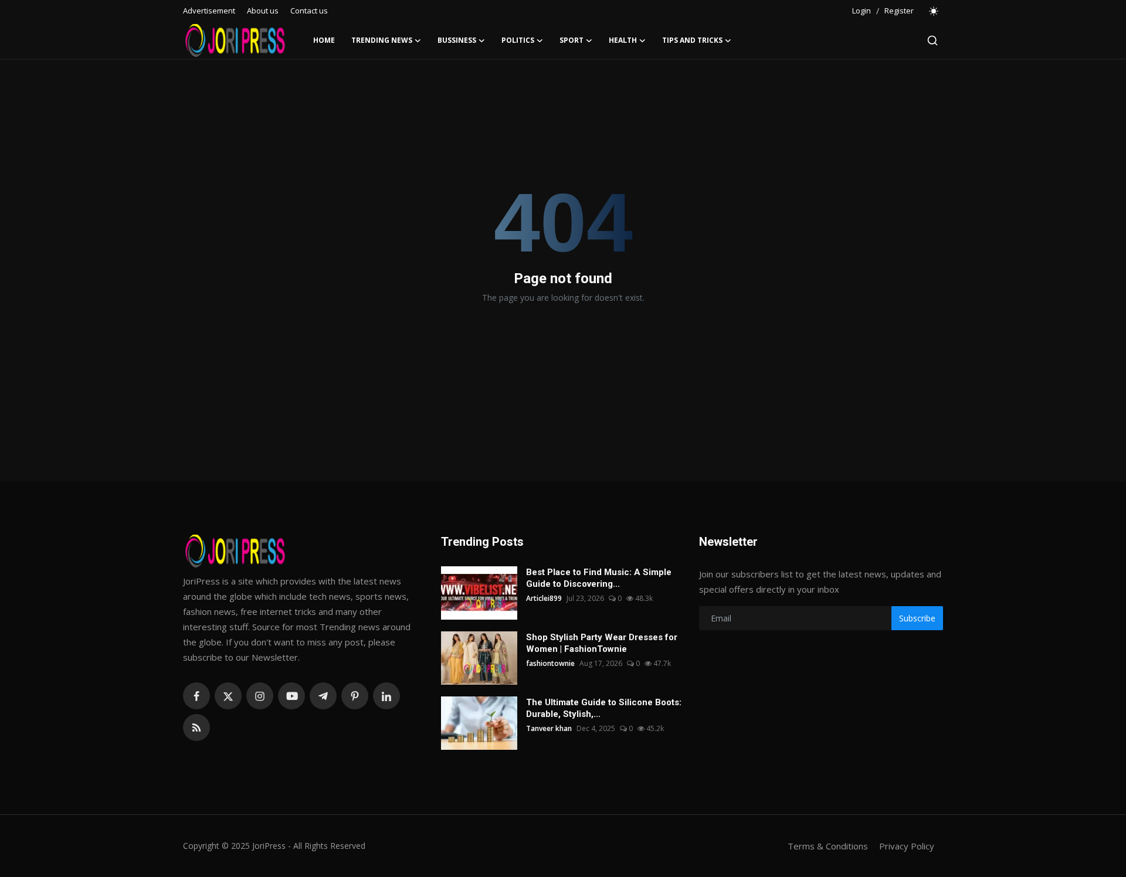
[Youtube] (291, 695)
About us (263, 10)
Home (324, 40)
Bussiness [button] (456, 40)
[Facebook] (196, 695)
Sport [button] (571, 40)
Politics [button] (517, 40)
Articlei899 (544, 598)
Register (899, 10)
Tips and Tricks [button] (692, 40)
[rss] (196, 727)
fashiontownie (550, 663)
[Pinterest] (354, 695)
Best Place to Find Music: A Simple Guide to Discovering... (598, 578)
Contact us (309, 10)
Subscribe (917, 618)
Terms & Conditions (828, 846)
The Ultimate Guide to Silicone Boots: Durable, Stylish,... (603, 708)
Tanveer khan (549, 728)
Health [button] (623, 40)
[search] (932, 40)
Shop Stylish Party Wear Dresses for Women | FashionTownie (601, 643)
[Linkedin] (386, 695)
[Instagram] (259, 695)
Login (861, 10)
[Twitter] (228, 695)
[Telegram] (323, 695)
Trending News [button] (381, 40)
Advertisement (209, 10)
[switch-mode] (934, 11)
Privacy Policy (906, 846)
